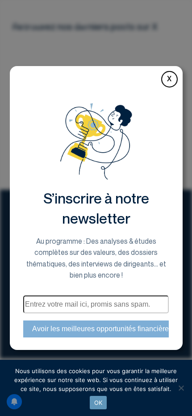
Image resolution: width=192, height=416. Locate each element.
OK (98, 402)
